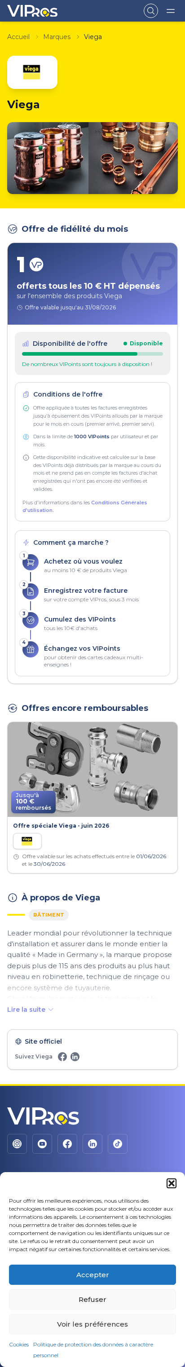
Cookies (19, 1344)
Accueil (18, 37)
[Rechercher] (151, 11)
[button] (171, 1183)
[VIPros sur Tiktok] (118, 1144)
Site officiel (43, 1041)
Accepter (92, 1274)
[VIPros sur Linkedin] (92, 1144)
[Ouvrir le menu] (170, 11)
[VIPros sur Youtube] (42, 1144)
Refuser (92, 1299)
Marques (56, 37)
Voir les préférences (92, 1324)
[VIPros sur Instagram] (17, 1144)
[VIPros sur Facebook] (67, 1144)
